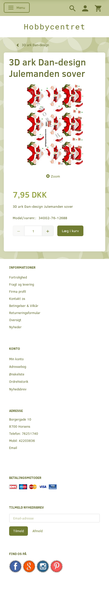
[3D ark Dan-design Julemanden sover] (54, 125)
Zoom (55, 176)
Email (13, 447)
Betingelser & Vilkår (23, 305)
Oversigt (15, 320)
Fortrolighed (18, 277)
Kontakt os (17, 298)
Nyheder (15, 327)
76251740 (30, 433)
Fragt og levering (21, 284)
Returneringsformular (24, 312)
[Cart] (98, 8)
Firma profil (17, 291)
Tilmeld (18, 531)
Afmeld (37, 531)
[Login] (85, 8)
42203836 (27, 440)
